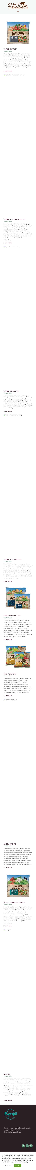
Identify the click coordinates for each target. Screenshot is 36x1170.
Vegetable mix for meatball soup (12, 559)
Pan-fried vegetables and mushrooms (14, 902)
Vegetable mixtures (8, 51)
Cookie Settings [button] (7, 1165)
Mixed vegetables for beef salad (12, 616)
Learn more (8, 71)
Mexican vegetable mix (10, 674)
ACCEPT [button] (17, 1165)
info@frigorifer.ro (14, 1132)
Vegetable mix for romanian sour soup (14, 219)
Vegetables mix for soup (10, 49)
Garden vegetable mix (10, 844)
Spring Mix (7, 1074)
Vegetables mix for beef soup (11, 391)
